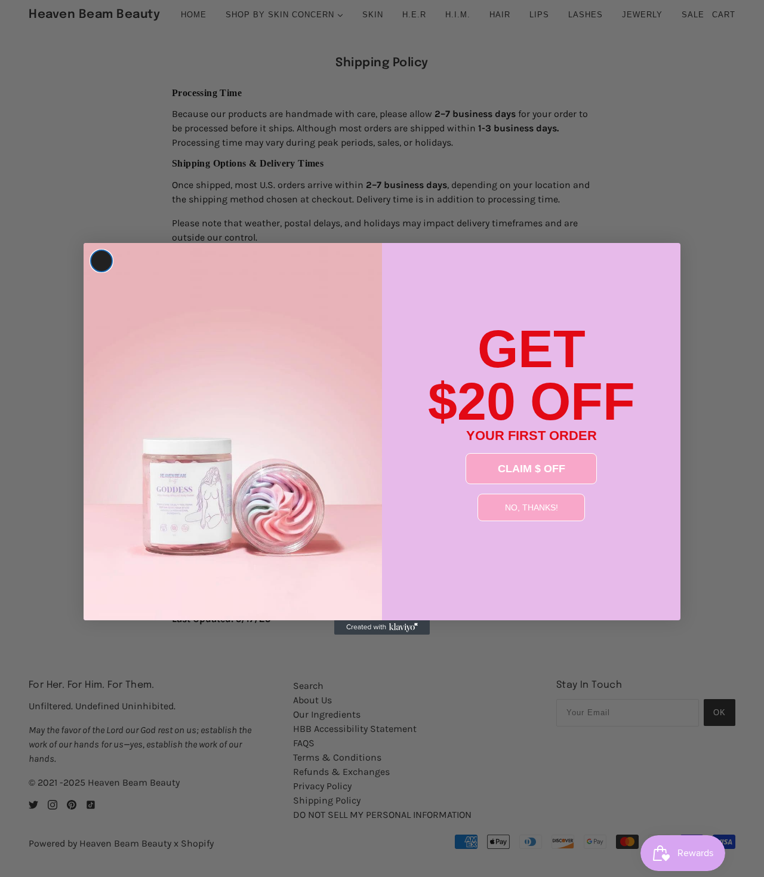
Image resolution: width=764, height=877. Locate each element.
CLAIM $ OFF (531, 469)
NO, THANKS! (531, 507)
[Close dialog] (101, 261)
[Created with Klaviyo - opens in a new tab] (382, 627)
